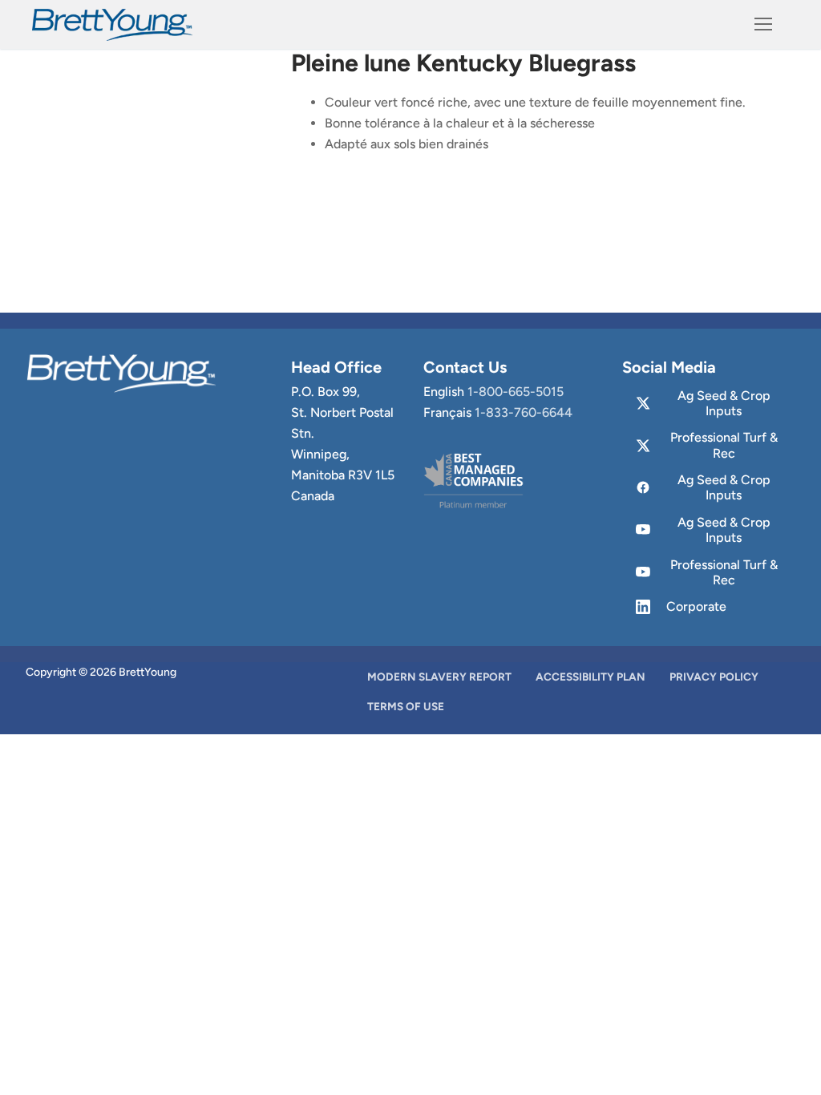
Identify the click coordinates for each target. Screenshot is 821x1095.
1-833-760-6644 (523, 412)
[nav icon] (763, 25)
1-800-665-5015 (515, 391)
